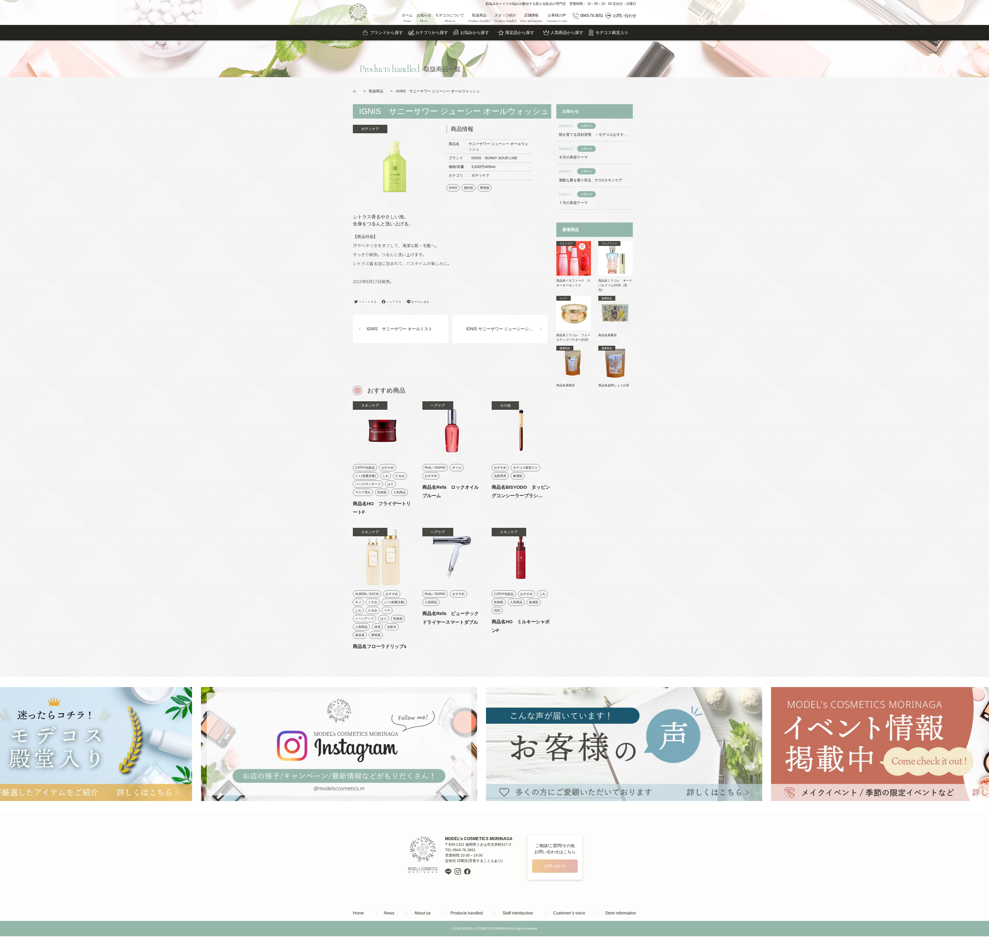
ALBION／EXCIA (367, 594)
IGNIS (453, 188)
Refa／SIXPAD (435, 467)
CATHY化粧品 (365, 467)
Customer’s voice (569, 913)
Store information (620, 913)
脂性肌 (468, 188)
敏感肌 (517, 476)
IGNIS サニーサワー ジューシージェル (501, 329)
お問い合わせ (624, 15)
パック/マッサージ (368, 484)
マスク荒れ (363, 492)
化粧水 (391, 627)
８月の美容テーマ (573, 157)
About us (422, 913)
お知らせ (424, 18)
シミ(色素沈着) (365, 476)
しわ (385, 476)
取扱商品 (479, 18)
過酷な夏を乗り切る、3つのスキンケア (590, 180)
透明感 (484, 188)
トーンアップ (364, 618)
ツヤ (387, 610)
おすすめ (387, 467)
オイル (457, 467)
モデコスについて (449, 18)
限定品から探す (519, 32)
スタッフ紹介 (505, 18)
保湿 (377, 627)
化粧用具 (500, 476)
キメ (358, 602)
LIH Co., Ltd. (502, 944)
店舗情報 (531, 18)
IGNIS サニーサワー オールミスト (399, 329)
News (389, 913)
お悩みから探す (474, 32)
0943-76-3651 (591, 15)
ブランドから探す (386, 32)
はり (390, 484)
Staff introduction (517, 913)
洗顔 (497, 610)
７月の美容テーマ (573, 203)
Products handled (466, 913)
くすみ (372, 602)
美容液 (359, 635)
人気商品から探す (566, 32)
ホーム (407, 18)
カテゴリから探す (431, 32)
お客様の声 (556, 18)
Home (358, 913)
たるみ (400, 476)
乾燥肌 (382, 492)
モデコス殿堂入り (611, 32)
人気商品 (399, 492)
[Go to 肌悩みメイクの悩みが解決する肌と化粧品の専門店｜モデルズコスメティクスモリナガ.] (356, 91)
